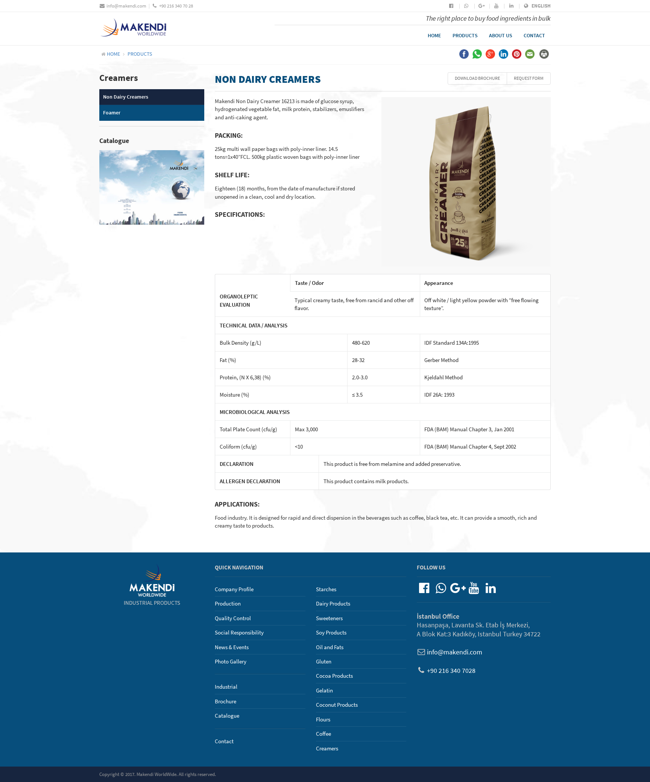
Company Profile (234, 589)
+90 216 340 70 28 (176, 6)
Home (434, 35)
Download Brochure (477, 78)
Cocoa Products (334, 675)
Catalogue (227, 715)
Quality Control (233, 618)
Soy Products (331, 632)
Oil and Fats (329, 647)
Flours (323, 719)
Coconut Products (337, 704)
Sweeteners (329, 618)
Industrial (226, 686)
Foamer (111, 112)
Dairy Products (333, 603)
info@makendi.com (126, 6)
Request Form (529, 78)
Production (228, 603)
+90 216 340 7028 (451, 670)
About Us (500, 35)
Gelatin (324, 690)
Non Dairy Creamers (125, 96)
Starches (326, 589)
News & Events (232, 647)
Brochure (225, 701)
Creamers (327, 748)
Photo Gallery (230, 661)
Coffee (323, 733)
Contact (534, 35)
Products (465, 35)
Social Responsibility (239, 632)
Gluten (323, 661)
